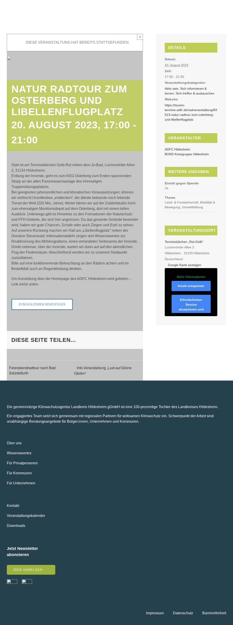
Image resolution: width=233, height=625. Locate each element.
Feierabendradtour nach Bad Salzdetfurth (32, 370)
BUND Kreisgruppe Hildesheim (187, 154)
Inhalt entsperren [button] (191, 286)
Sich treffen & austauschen (195, 93)
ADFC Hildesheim (177, 149)
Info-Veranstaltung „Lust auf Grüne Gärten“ (103, 370)
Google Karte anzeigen (184, 265)
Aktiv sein (171, 88)
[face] (12, 581)
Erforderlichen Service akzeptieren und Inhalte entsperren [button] (191, 307)
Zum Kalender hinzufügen (42, 304)
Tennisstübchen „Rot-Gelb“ (184, 242)
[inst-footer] (27, 581)
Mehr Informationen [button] (191, 277)
